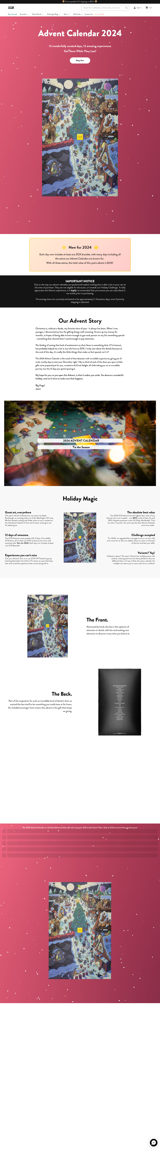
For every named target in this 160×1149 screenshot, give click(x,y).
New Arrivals (12, 14)
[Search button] (126, 7)
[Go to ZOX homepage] (11, 8)
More (66, 14)
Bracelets (23, 14)
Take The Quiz (99, 14)
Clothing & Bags (52, 14)
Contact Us (89, 14)
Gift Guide (77, 14)
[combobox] (105, 7)
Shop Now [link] (80, 60)
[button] (153, 1142)
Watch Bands (36, 14)
